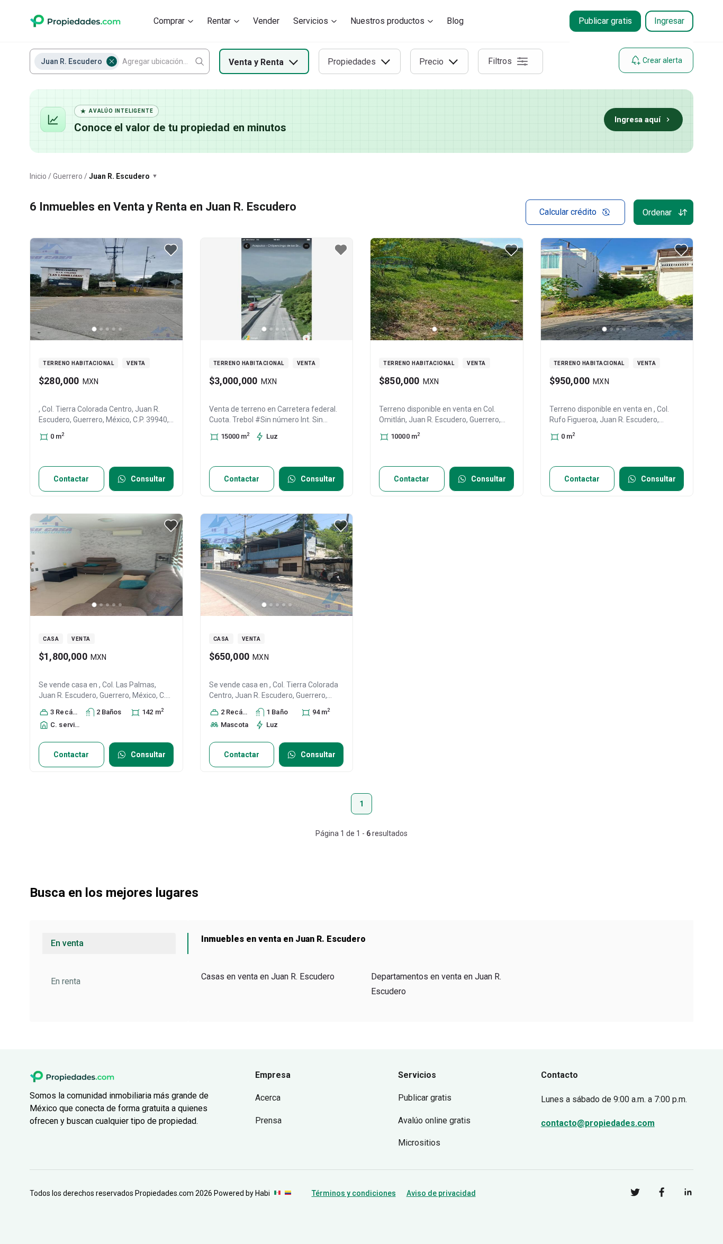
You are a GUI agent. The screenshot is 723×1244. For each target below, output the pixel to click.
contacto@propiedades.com (598, 1123)
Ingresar (669, 21)
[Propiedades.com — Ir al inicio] (75, 21)
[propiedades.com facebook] (653, 1194)
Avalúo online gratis (434, 1120)
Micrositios (419, 1143)
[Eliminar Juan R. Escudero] (111, 61)
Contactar (71, 479)
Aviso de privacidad (441, 1193)
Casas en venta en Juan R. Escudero (268, 976)
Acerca (268, 1098)
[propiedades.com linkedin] (680, 1194)
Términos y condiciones (354, 1193)
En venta (67, 943)
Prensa (268, 1120)
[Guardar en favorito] (171, 249)
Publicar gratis (605, 21)
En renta (65, 981)
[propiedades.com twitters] (627, 1194)
